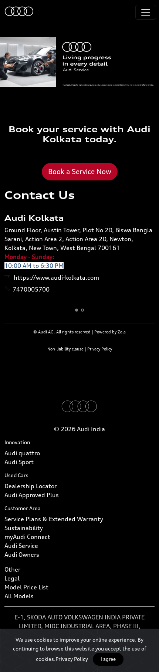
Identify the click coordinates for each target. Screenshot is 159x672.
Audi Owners (21, 554)
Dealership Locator (30, 486)
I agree (108, 659)
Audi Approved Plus (31, 495)
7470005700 (31, 289)
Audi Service (21, 545)
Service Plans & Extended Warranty (53, 519)
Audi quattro (22, 453)
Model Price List (26, 587)
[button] (76, 310)
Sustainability (23, 528)
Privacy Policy (71, 659)
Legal (12, 578)
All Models (19, 596)
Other (12, 569)
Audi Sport (19, 462)
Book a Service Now (79, 171)
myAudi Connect (27, 536)
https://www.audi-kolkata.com (56, 277)
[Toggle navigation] (145, 12)
